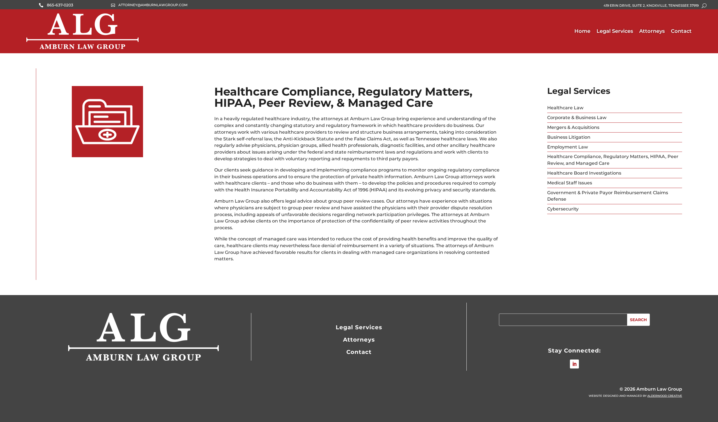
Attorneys (652, 31)
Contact (681, 31)
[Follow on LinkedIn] (574, 364)
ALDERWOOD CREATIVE (664, 396)
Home (582, 31)
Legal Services (615, 31)
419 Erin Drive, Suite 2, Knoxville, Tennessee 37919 (651, 6)
